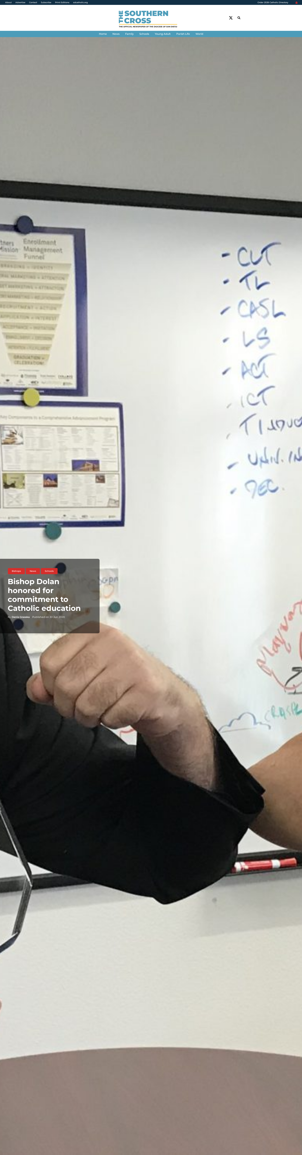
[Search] (239, 18)
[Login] (296, 2)
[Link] (151, 19)
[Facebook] (225, 18)
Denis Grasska (21, 617)
